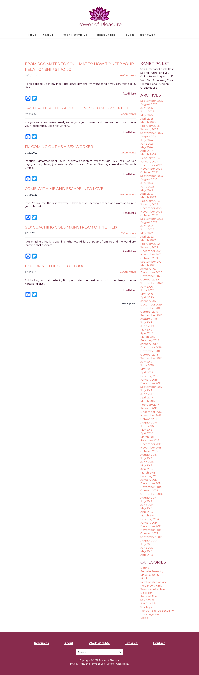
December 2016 (151, 411)
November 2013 (150, 529)
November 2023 (151, 168)
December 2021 (151, 250)
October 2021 (149, 258)
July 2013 (146, 544)
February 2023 (150, 200)
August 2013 (148, 540)
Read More (129, 93)
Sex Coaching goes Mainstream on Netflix (71, 227)
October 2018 (149, 354)
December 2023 (151, 165)
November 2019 (151, 308)
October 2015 (149, 451)
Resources (106, 35)
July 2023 (146, 183)
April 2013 (146, 554)
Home (32, 35)
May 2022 (146, 233)
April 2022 (147, 236)
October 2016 (149, 419)
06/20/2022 (31, 152)
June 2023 (147, 186)
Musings (146, 578)
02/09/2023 (31, 114)
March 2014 (147, 515)
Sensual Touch (150, 596)
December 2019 (151, 304)
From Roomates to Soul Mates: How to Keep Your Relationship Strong (79, 67)
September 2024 (151, 132)
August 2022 (148, 222)
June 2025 (147, 111)
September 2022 (151, 218)
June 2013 (147, 547)
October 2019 (149, 311)
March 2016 (147, 436)
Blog (129, 35)
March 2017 (147, 401)
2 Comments (128, 152)
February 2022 (150, 243)
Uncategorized (150, 614)
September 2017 (151, 386)
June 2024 (147, 143)
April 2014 (146, 511)
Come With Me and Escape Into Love (64, 188)
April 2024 (147, 150)
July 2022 (146, 225)
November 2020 (151, 275)
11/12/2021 (30, 233)
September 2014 (151, 494)
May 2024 (146, 147)
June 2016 (147, 426)
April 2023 (147, 193)
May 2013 (146, 551)
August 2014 (148, 497)
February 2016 (149, 440)
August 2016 (148, 422)
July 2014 (146, 501)
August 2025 (148, 104)
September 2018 (151, 358)
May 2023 (146, 190)
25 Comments (128, 271)
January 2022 (149, 247)
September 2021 (151, 261)
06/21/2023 (31, 75)
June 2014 (147, 504)
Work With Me (75, 35)
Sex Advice (147, 599)
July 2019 (146, 322)
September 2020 (151, 283)
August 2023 (148, 179)
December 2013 (151, 526)
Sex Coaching (149, 603)
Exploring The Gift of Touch (56, 266)
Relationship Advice (153, 582)
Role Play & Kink (151, 585)
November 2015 (150, 447)
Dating (145, 567)
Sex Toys (146, 607)
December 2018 (151, 347)
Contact (148, 35)
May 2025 (146, 115)
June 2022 (147, 229)
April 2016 (146, 433)
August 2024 (148, 136)
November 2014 (151, 486)
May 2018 (146, 368)
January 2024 (149, 161)
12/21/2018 (30, 272)
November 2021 (150, 254)
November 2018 (151, 351)
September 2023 (151, 175)
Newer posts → (129, 303)
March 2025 (148, 122)
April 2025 (147, 118)
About (48, 35)
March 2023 (148, 197)
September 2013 (151, 537)
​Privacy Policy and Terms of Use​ (87, 663)
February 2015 (149, 476)
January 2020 (149, 301)
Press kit (131, 643)
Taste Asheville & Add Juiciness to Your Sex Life (77, 108)
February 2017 (149, 404)
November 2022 (151, 211)
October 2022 (149, 215)
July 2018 (146, 361)
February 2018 (149, 376)
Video (144, 617)
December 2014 (151, 483)
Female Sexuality (151, 571)
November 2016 (151, 415)
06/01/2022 (31, 194)
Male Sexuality (149, 574)
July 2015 (146, 458)
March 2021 (147, 265)
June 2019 (147, 326)
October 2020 (149, 279)
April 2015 (146, 469)
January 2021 (148, 268)
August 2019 (148, 318)
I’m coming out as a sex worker (59, 146)
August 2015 (148, 454)
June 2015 (147, 461)
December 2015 (151, 444)
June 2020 (147, 290)
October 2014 (149, 490)
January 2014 (149, 522)
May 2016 (146, 429)
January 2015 (148, 479)
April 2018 (146, 372)
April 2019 (146, 333)
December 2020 (151, 272)
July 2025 (146, 107)
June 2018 (147, 365)
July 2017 (146, 390)
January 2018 (149, 379)
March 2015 (147, 472)
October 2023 (149, 172)
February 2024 (150, 158)
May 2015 (146, 465)
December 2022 (151, 208)
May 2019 (146, 329)
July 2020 (146, 286)
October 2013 (149, 533)
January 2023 (149, 204)
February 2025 (150, 125)
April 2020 (147, 297)
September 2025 (151, 100)
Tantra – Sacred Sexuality (157, 610)
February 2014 (149, 519)
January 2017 (148, 408)
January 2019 (149, 343)
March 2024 (148, 154)
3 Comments (128, 114)
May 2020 (146, 293)
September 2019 (151, 315)
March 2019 (147, 336)
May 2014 (146, 508)
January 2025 (149, 129)
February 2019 (149, 340)
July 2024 (146, 140)
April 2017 (146, 397)
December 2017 (151, 383)
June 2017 (147, 393)
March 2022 (148, 240)
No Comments (127, 75)
